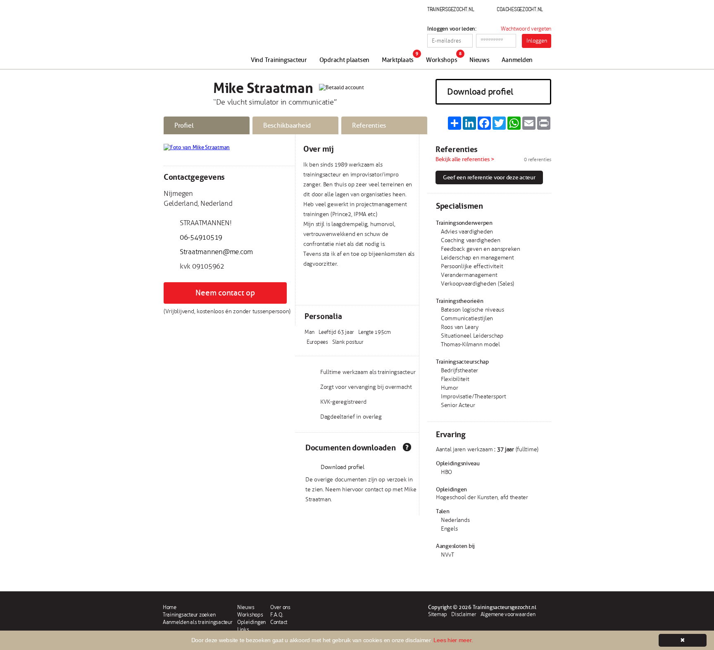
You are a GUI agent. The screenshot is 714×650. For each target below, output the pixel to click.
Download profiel (342, 467)
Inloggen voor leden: (451, 29)
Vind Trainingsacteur (279, 60)
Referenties (369, 125)
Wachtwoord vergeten (526, 29)
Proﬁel (183, 125)
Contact (278, 622)
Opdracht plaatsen (344, 60)
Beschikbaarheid (287, 125)
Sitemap (437, 614)
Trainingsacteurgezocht (207, 38)
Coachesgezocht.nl (520, 9)
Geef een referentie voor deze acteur (489, 177)
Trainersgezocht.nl (450, 9)
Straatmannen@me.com (216, 252)
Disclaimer (463, 614)
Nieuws (479, 60)
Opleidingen (251, 622)
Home (169, 607)
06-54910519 (201, 237)
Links (243, 629)
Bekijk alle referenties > (465, 159)
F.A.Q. (276, 615)
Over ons (280, 607)
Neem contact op (225, 293)
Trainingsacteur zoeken (189, 615)
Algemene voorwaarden (508, 614)
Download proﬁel (480, 91)
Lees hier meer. (453, 640)
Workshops (441, 60)
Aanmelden (517, 60)
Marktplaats (398, 60)
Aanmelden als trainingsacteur (197, 622)
